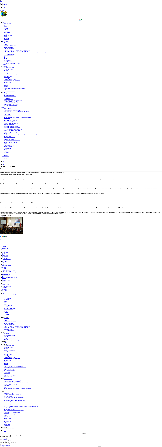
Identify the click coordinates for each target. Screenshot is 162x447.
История (5, 24)
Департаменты (6, 68)
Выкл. (6, 4)
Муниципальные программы (8, 376)
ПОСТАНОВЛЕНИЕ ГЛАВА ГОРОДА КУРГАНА (11, 102)
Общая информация (6, 56)
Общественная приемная (7, 82)
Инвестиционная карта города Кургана (9, 137)
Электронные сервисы (7, 114)
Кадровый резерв (6, 42)
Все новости (4, 246)
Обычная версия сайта (3, 5)
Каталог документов (7, 93)
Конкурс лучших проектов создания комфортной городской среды (11, 273)
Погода (3, 257)
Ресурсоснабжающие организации (9, 144)
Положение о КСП (6, 84)
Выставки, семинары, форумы (8, 141)
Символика (5, 26)
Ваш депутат (5, 58)
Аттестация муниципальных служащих (9, 48)
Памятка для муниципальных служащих (9, 54)
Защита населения (6, 73)
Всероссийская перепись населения (7, 263)
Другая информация (7, 386)
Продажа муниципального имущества (9, 121)
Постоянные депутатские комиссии (9, 61)
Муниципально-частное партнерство (9, 145)
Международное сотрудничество (6, 274)
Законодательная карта (7, 152)
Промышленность (4, 287)
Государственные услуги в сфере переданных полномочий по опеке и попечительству (16, 111)
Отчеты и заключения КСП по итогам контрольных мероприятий (13, 87)
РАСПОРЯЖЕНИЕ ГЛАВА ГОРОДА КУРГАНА (11, 104)
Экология (3, 293)
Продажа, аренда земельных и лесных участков (10, 120)
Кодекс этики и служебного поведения (9, 91)
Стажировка (5, 44)
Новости (5, 57)
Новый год (3, 279)
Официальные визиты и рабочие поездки (10, 79)
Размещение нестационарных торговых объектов (11, 126)
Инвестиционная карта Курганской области (10, 407)
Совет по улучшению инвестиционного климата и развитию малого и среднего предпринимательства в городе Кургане (21, 134)
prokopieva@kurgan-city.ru (6, 441)
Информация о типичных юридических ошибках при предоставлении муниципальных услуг (17, 117)
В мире (3, 262)
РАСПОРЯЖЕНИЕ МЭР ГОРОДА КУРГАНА (10, 105)
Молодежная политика (5, 275)
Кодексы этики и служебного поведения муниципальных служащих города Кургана (16, 51)
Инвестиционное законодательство (9, 138)
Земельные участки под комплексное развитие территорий (12, 130)
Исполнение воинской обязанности (7, 271)
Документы (3, 92)
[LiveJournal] (4, 236)
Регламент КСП (6, 86)
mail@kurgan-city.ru (5, 437)
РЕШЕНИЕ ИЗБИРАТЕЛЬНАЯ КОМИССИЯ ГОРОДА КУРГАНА (13, 106)
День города (4, 268)
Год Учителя (4, 267)
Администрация (4, 66)
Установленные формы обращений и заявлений (10, 349)
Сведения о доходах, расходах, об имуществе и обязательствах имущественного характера (17, 50)
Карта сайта (5, 158)
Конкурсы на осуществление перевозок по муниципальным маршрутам (14, 125)
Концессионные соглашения (8, 396)
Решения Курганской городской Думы (9, 338)
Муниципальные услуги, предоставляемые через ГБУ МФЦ (12, 110)
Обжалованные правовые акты (8, 94)
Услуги (3, 107)
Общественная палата (5, 252)
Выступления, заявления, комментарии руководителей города (11, 294)
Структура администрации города (9, 67)
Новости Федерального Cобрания (8, 55)
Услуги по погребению (7, 118)
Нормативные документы (7, 368)
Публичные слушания (5, 288)
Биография (5, 342)
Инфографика (6, 27)
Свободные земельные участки (8, 402)
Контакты (5, 81)
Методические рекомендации (8, 53)
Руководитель (6, 85)
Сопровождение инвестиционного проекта (10, 139)
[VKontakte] (0, 236)
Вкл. (5, 4)
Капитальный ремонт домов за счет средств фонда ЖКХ (12, 123)
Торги (3, 119)
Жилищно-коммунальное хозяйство (7, 254)
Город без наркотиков (5, 256)
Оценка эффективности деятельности (9, 72)
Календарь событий (6, 39)
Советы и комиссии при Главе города (9, 65)
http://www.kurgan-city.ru (3, 216)
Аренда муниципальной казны (8, 393)
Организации (6, 28)
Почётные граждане (6, 31)
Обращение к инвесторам (7, 133)
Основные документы (7, 98)
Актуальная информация (7, 23)
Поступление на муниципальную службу (10, 45)
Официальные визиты (5, 282)
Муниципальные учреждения (6, 276)
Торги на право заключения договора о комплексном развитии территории (14, 128)
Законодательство (6, 46)
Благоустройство (4, 261)
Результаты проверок (7, 77)
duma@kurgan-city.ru (5, 439)
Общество (3, 281)
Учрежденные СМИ (6, 78)
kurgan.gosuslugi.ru (5, 444)
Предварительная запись (7, 115)
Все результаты (2, 10)
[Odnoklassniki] (2, 236)
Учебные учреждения (7, 49)
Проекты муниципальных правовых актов (10, 95)
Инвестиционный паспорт (7, 136)
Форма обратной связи (7, 416)
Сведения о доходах (6, 89)
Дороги (3, 249)
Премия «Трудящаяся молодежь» (8, 34)
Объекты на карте (6, 70)
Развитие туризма (4, 290)
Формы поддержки (6, 413)
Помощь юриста (4, 285)
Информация (4, 7)
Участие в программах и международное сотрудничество (12, 80)
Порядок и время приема (7, 148)
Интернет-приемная (6, 62)
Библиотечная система (5, 260)
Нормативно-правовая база (8, 151)
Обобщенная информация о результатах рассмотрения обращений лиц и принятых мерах (16, 423)
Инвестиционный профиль (8, 146)
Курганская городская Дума (6, 248)
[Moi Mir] (3, 236)
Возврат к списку (2, 239)
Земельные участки (5, 269)
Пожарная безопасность (5, 284)
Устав (4, 25)
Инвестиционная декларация (8, 135)
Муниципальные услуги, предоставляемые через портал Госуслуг (13, 109)
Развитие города (6, 29)
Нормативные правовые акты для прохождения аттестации (12, 97)
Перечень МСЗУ (6, 389)
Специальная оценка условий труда (9, 369)
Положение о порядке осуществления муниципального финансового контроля (15, 88)
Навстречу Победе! (5, 258)
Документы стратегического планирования (10, 96)
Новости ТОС (4, 278)
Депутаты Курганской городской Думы (9, 335)
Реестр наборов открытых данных (9, 154)
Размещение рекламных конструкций (9, 124)
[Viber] (6, 236)
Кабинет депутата (6, 59)
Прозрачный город (6, 38)
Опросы (5, 315)
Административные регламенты (8, 99)
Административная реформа (8, 76)
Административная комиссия (6, 259)
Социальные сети (6, 153)
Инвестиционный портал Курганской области (10, 142)
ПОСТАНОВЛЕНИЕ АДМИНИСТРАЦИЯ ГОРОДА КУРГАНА (13, 100)
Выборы (3, 264)
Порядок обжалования (7, 149)
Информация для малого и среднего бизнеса (8, 270)
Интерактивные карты (7, 155)
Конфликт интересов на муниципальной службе (11, 328)
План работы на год (6, 365)
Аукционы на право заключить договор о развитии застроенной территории (15, 399)
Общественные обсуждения (6, 280)
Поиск (5, 157)
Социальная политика (5, 255)
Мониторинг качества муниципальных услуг (10, 113)
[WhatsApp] (5, 236)
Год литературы (4, 266)
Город (3, 22)
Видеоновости (6, 312)
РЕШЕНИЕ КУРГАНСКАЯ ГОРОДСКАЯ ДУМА (11, 101)
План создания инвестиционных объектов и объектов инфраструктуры (14, 410)
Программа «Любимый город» (6, 286)
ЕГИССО (5, 83)
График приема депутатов (7, 60)
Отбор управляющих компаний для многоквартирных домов (12, 122)
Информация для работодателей (8, 47)
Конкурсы (5, 43)
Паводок (3, 283)
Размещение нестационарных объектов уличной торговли (12, 127)
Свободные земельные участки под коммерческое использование (13, 129)
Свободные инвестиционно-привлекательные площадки (12, 140)
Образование (4, 251)
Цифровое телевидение (5, 292)
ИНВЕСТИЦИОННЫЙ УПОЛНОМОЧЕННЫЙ (11, 132)
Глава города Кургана (5, 247)
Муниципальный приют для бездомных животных (9, 277)
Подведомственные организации (8, 69)
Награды (5, 37)
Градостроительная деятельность (8, 305)
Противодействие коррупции (8, 35)
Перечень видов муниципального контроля (10, 383)
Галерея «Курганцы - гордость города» (9, 33)
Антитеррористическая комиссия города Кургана (11, 74)
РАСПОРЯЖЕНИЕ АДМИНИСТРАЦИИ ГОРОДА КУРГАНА (13, 103)
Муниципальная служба (5, 41)
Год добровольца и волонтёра (6, 265)
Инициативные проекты (7, 40)
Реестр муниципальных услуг (8, 108)
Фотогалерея (5, 36)
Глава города (4, 64)
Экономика (5, 302)
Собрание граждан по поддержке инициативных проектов (12, 63)
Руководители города (7, 32)
